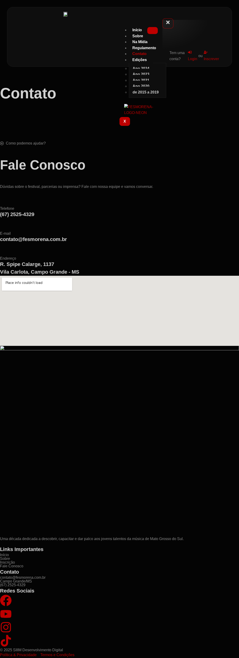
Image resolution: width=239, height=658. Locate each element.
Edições (139, 60)
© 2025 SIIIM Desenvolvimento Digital (31, 650)
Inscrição (7, 562)
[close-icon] (167, 23)
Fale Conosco (11, 566)
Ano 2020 (141, 86)
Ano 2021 (141, 80)
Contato (139, 54)
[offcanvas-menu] (163, 16)
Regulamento (144, 48)
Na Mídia (140, 42)
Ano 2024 (141, 68)
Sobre (137, 36)
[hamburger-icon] (152, 30)
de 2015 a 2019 (146, 92)
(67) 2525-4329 (17, 214)
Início (137, 30)
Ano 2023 (141, 74)
